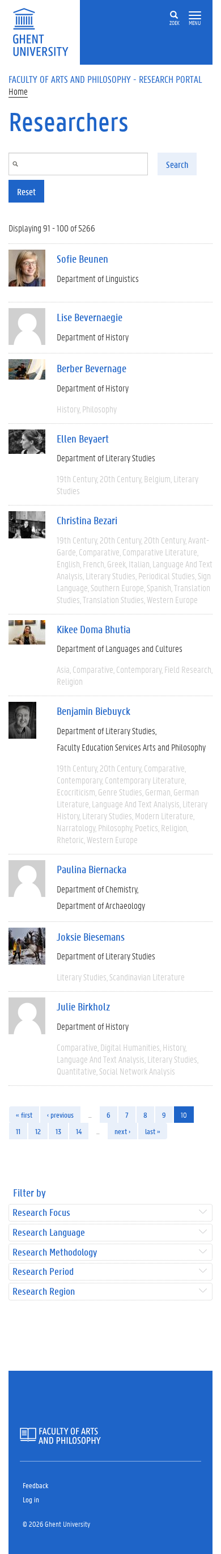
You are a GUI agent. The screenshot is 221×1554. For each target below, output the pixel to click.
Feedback (35, 1485)
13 (58, 1131)
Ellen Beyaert (83, 438)
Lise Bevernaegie (89, 317)
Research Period (43, 1271)
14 (79, 1131)
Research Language (48, 1232)
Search (177, 164)
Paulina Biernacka (91, 869)
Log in (31, 1499)
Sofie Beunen (82, 259)
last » (152, 1131)
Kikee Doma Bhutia (93, 629)
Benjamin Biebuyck (93, 711)
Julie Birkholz (83, 1006)
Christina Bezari (87, 520)
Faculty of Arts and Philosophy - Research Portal (105, 79)
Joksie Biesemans (91, 937)
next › (122, 1131)
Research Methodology (54, 1252)
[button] (195, 16)
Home (18, 91)
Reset (26, 191)
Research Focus (41, 1212)
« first (24, 1114)
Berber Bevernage (91, 368)
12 (38, 1131)
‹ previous (60, 1114)
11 (18, 1131)
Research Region (43, 1291)
